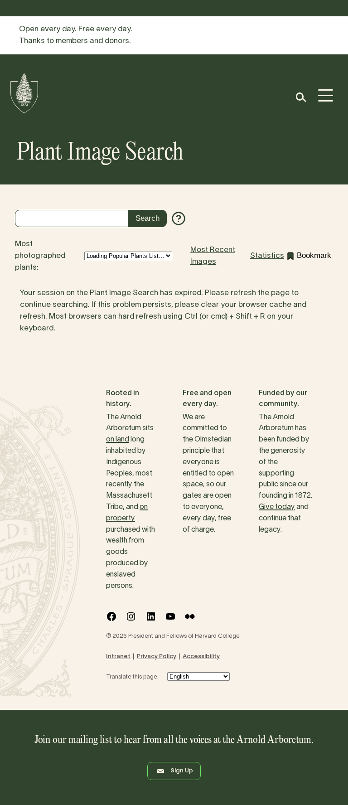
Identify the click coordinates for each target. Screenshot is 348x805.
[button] (301, 97)
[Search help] (178, 218)
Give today (277, 507)
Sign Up (181, 771)
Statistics (267, 255)
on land (117, 439)
